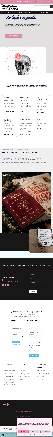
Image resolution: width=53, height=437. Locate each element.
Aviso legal (44, 434)
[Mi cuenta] (41, 12)
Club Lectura (12, 12)
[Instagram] (8, 285)
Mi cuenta (45, 12)
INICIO (3, 12)
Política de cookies (26, 434)
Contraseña (17, 334)
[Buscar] (51, 6)
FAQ (16, 408)
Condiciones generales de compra (24, 411)
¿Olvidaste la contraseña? (17, 344)
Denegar (34, 431)
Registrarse (34, 355)
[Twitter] (3, 285)
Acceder (16, 342)
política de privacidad (33, 351)
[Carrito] (50, 12)
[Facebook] (5, 285)
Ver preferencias (46, 431)
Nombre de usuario (35, 326)
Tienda (26, 12)
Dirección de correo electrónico (34, 333)
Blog (20, 12)
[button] (50, 420)
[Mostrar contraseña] (22, 336)
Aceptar (23, 431)
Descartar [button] (39, 1)
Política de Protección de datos (36, 434)
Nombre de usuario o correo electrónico (18, 327)
